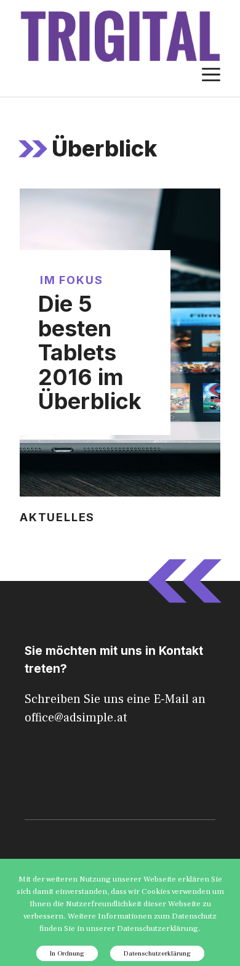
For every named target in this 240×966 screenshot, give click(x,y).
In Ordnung (67, 953)
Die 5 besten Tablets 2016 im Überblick (90, 352)
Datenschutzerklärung (157, 953)
